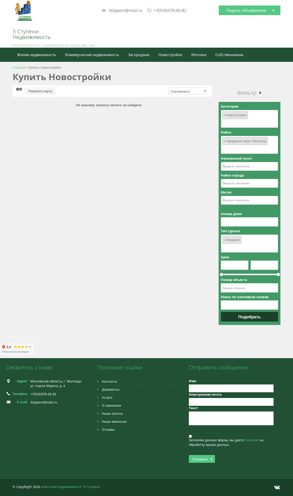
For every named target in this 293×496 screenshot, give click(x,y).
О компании (111, 405)
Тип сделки (230, 231)
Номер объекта (234, 280)
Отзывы (108, 429)
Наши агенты (112, 413)
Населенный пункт (236, 158)
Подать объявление (246, 10)
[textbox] (249, 123)
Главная (19, 67)
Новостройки (170, 54)
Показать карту (40, 91)
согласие (252, 440)
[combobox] (249, 119)
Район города (232, 175)
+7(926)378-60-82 (170, 10)
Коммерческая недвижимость (92, 54)
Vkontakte (277, 487)
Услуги (107, 397)
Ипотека (198, 54)
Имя (192, 381)
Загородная (138, 54)
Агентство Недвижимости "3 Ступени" (71, 487)
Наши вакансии (114, 421)
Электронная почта (205, 394)
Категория (229, 106)
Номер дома (231, 214)
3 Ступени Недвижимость (32, 34)
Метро (226, 192)
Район (226, 132)
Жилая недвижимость (36, 54)
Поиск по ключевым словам (245, 297)
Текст (193, 408)
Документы (110, 389)
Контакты (109, 381)
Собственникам (229, 54)
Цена (225, 257)
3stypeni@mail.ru (125, 10)
